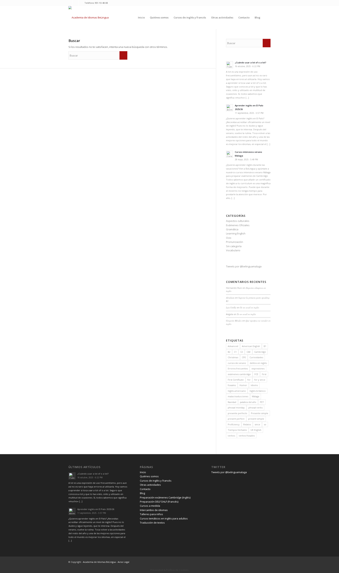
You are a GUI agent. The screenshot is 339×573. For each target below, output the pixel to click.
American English (251, 346)
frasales (232, 385)
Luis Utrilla (231, 307)
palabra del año (248, 402)
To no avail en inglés (249, 307)
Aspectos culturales (237, 221)
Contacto (145, 489)
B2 (229, 351)
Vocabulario (233, 250)
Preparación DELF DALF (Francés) (159, 501)
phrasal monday (236, 407)
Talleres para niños (151, 514)
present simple (256, 418)
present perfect (236, 418)
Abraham (230, 297)
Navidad (232, 402)
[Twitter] (69, 3)
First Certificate (236, 379)
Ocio (228, 238)
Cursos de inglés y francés (155, 480)
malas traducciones (238, 396)
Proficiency (234, 424)
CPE (244, 357)
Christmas (233, 357)
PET (262, 402)
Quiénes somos (149, 476)
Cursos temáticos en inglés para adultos (164, 518)
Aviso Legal (123, 561)
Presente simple (259, 413)
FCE (256, 374)
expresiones (258, 368)
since (257, 424)
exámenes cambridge (239, 374)
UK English (256, 429)
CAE (249, 351)
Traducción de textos (152, 522)
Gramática (232, 229)
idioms (254, 385)
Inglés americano (237, 390)
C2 (241, 351)
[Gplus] (81, 3)
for (249, 379)
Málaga (255, 396)
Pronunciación (234, 242)
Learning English (235, 233)
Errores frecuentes (238, 368)
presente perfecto (237, 413)
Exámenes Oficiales (238, 225)
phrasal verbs (255, 407)
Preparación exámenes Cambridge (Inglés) (165, 497)
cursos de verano (237, 363)
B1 (265, 346)
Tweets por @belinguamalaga (244, 266)
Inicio (143, 472)
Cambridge (260, 351)
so (265, 424)
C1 (235, 351)
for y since (259, 379)
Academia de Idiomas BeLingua (99, 561)
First (264, 374)
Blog (142, 493)
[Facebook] (75, 3)
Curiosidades (256, 357)
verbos (231, 435)
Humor (243, 385)
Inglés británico (258, 390)
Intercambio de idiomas (154, 510)
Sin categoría (233, 246)
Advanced (233, 346)
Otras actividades (150, 484)
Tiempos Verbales (237, 429)
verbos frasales (247, 435)
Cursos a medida (150, 505)
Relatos (247, 424)
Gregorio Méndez (234, 320)
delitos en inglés (258, 363)
